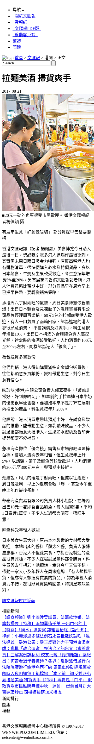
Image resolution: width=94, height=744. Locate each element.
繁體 (17, 41)
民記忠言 (64, 648)
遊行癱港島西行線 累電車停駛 (46, 667)
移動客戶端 (25, 35)
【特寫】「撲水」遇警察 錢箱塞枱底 (35, 630)
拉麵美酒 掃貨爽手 (23, 680)
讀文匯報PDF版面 (18, 600)
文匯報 (33, 57)
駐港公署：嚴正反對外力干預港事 (50, 642)
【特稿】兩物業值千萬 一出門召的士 (53, 623)
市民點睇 (23, 686)
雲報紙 (21, 22)
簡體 (17, 47)
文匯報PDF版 (27, 28)
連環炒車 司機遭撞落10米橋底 (34, 692)
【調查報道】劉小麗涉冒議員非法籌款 (37, 617)
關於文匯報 (25, 16)
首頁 (19, 57)
